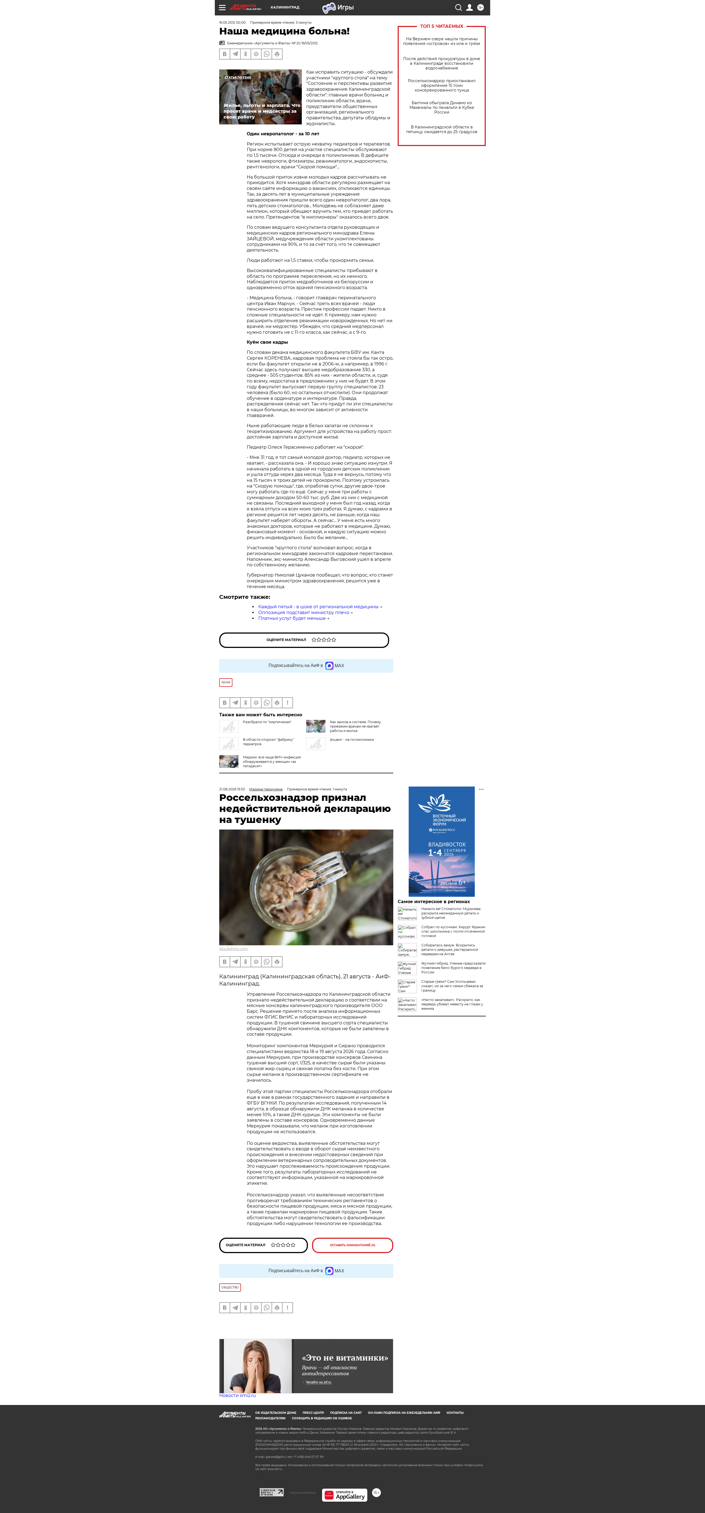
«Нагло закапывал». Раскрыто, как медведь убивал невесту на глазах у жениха (452, 1004)
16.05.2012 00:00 (232, 22)
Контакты (455, 1413)
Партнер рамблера (303, 1492)
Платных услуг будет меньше (292, 618)
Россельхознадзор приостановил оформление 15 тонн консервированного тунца (442, 86)
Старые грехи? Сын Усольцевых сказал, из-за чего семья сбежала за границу (452, 985)
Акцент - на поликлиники (352, 739)
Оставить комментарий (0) (352, 1245)
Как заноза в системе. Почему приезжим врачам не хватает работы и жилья (355, 726)
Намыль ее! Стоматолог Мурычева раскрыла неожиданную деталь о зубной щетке (451, 913)
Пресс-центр (313, 1413)
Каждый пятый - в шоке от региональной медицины (318, 606)
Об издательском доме (275, 1413)
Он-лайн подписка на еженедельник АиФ (404, 1413)
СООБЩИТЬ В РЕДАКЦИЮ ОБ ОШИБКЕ (322, 1418)
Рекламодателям (270, 1418)
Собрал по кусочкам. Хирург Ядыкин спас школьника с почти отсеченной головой (453, 931)
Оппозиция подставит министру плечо (303, 612)
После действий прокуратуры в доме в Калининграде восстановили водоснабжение (441, 63)
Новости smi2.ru (237, 1395)
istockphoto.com (233, 949)
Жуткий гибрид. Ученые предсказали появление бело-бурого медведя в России (453, 967)
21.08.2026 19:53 (232, 789)
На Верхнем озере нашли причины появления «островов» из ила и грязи (441, 41)
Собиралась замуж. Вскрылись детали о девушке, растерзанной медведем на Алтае (449, 949)
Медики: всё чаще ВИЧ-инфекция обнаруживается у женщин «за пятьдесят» (272, 761)
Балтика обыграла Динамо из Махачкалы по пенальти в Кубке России (442, 108)
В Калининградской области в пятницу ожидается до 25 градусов (442, 129)
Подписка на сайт (346, 1413)
